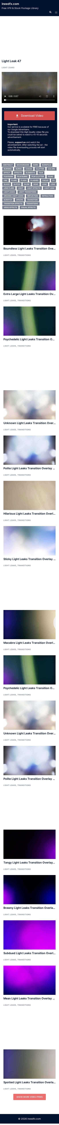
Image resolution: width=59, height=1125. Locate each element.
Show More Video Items (29, 1097)
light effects (33, 188)
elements (30, 173)
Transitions (24, 255)
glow (26, 184)
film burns (22, 176)
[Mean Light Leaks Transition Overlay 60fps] (29, 980)
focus (45, 180)
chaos (29, 169)
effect (7, 173)
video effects (10, 207)
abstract (8, 165)
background (23, 165)
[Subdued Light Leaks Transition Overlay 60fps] (29, 934)
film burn (8, 176)
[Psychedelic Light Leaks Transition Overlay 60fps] (29, 320)
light (20, 188)
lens (53, 184)
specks (19, 200)
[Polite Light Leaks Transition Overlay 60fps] (29, 449)
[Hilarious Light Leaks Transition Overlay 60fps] (29, 495)
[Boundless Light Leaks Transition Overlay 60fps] (29, 230)
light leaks (9, 192)
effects (18, 173)
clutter (40, 169)
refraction (47, 196)
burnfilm (46, 165)
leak (44, 184)
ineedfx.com (10, 4)
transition (32, 200)
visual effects (28, 207)
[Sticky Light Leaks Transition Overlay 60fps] (29, 540)
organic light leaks (13, 196)
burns (19, 169)
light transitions (27, 192)
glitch (17, 184)
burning (8, 169)
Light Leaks (8, 68)
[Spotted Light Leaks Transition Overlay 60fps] (29, 1063)
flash (23, 180)
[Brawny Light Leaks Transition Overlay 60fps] (29, 889)
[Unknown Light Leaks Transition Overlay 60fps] (29, 404)
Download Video (30, 115)
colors (51, 169)
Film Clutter (38, 176)
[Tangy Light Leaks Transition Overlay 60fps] (29, 844)
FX (53, 180)
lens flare (9, 188)
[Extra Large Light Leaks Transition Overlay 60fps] (29, 275)
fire (5, 180)
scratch (8, 200)
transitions (32, 204)
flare (14, 180)
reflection (32, 196)
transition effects (13, 204)
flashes (34, 180)
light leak (49, 188)
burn (35, 165)
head (35, 184)
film (41, 173)
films (50, 176)
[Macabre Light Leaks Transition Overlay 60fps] (29, 624)
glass (7, 184)
